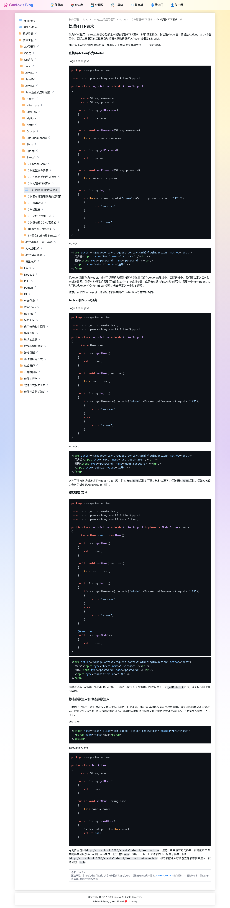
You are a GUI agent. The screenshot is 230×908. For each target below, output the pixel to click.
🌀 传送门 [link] (157, 5)
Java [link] (85, 19)
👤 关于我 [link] (177, 5)
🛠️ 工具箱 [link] (117, 5)
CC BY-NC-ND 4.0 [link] (164, 875)
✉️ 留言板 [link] (137, 5)
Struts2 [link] (123, 19)
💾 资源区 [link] (97, 5)
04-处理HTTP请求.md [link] (169, 19)
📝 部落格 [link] (57, 5)
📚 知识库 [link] (77, 5)
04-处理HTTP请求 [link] (142, 19)
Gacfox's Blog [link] (20, 5)
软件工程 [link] (74, 19)
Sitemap (133, 901)
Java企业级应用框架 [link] (103, 19)
